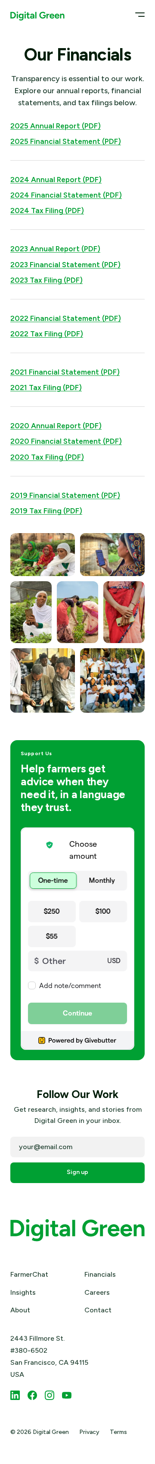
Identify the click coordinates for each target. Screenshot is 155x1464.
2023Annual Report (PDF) (55, 248)
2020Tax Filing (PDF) (47, 457)
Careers (97, 1292)
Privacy (89, 1432)
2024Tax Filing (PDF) (47, 210)
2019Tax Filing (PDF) (46, 510)
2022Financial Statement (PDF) (65, 318)
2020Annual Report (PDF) (56, 425)
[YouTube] (66, 1395)
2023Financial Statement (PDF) (65, 264)
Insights (23, 1292)
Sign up (78, 1172)
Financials (100, 1274)
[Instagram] (49, 1395)
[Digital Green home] (37, 14)
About (20, 1310)
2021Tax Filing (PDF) (46, 387)
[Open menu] (137, 14)
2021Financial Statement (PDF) (65, 372)
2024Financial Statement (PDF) (66, 195)
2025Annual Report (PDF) (55, 126)
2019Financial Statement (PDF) (65, 495)
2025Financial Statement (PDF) (65, 141)
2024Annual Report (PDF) (56, 179)
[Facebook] (32, 1395)
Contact (98, 1310)
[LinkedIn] (15, 1395)
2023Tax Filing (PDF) (46, 280)
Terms (118, 1432)
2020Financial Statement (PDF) (66, 441)
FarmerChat (29, 1274)
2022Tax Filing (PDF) (46, 333)
